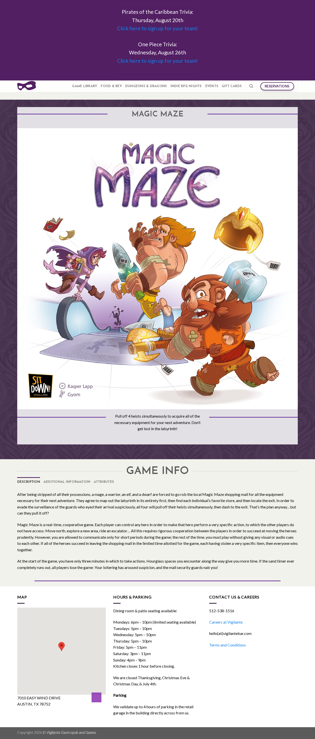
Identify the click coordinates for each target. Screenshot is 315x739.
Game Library (84, 86)
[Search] (251, 86)
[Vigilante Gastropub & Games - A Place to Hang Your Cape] (26, 86)
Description (28, 482)
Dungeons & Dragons (146, 86)
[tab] (28, 482)
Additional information (67, 482)
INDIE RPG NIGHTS (186, 86)
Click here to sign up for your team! (157, 28)
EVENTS (212, 86)
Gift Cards (232, 86)
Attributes (104, 482)
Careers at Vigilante (226, 622)
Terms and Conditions (227, 645)
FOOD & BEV (111, 86)
